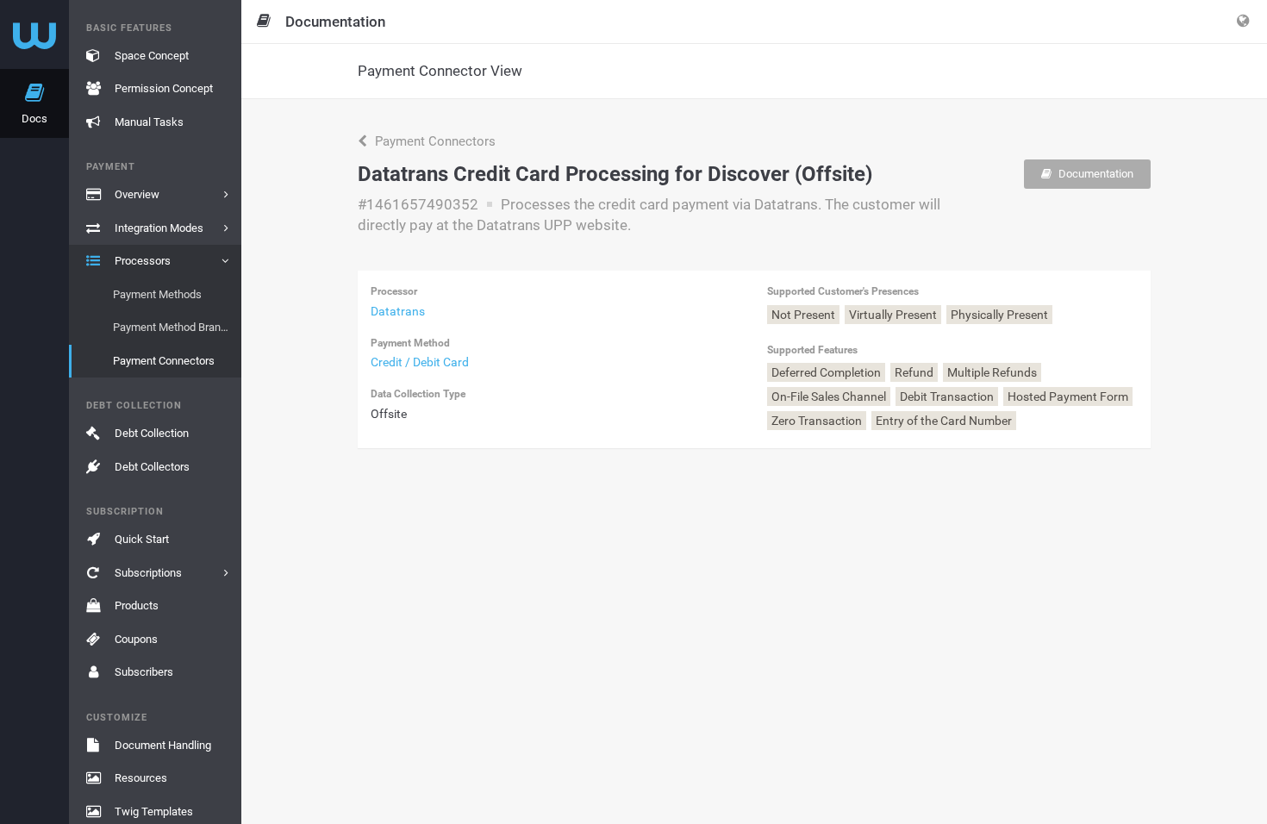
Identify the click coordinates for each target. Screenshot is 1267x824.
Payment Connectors (433, 141)
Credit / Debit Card (420, 362)
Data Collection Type (418, 394)
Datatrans (398, 311)
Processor (394, 291)
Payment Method (410, 343)
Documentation (1094, 173)
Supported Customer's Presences (843, 291)
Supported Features (812, 350)
